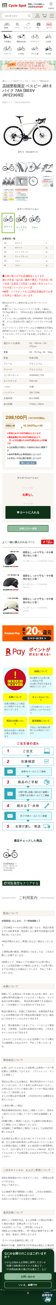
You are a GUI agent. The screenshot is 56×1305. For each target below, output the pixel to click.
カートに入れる (29, 512)
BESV (33, 81)
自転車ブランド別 (20, 81)
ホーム (7, 81)
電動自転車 (44, 81)
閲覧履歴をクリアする (22, 883)
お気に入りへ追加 (28, 528)
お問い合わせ (28, 1276)
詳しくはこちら (28, 463)
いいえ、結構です (28, 1284)
